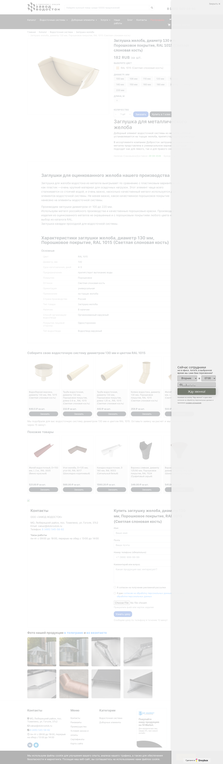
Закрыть (213, 3)
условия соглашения (193, 403)
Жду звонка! (196, 391)
